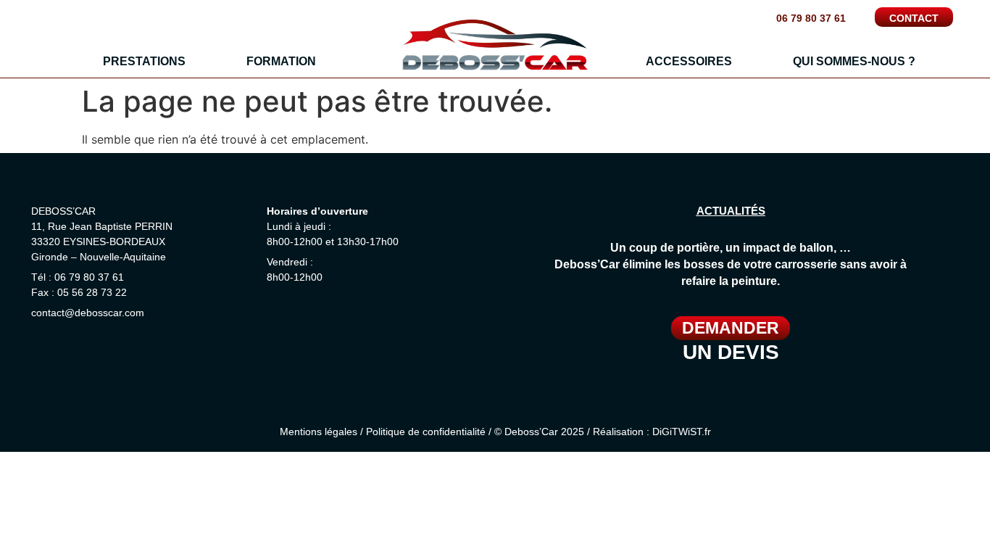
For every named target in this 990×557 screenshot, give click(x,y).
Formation (281, 61)
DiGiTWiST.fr (681, 431)
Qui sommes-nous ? (854, 61)
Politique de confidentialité (426, 431)
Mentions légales (318, 431)
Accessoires (689, 61)
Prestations (144, 61)
